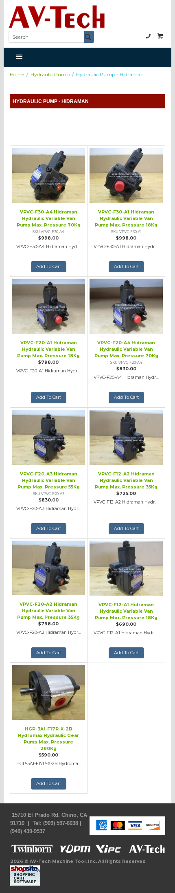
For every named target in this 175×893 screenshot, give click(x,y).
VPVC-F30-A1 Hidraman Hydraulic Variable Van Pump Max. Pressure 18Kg (126, 218)
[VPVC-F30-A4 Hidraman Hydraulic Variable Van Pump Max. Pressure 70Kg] (48, 174)
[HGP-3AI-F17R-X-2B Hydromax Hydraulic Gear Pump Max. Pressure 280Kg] (48, 691)
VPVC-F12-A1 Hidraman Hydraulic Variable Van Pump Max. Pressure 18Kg (126, 611)
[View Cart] (160, 36)
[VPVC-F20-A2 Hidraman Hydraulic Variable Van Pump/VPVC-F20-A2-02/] (48, 305)
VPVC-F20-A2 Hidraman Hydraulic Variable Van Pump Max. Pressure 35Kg (48, 611)
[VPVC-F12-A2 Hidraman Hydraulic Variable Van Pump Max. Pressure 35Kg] (126, 436)
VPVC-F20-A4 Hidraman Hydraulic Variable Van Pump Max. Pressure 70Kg (126, 349)
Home (17, 74)
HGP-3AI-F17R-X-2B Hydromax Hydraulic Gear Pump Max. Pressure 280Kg (48, 738)
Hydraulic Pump (50, 74)
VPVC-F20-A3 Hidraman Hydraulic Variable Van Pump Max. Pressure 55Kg (49, 480)
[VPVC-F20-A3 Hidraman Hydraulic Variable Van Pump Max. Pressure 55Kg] (48, 436)
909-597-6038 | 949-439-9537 (148, 36)
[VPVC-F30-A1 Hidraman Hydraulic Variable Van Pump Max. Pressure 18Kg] (126, 174)
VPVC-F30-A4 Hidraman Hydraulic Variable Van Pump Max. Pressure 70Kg (49, 218)
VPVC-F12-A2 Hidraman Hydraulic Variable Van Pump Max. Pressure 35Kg (126, 480)
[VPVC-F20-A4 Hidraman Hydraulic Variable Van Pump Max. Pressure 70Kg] (126, 305)
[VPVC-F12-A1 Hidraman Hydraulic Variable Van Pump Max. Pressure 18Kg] (126, 567)
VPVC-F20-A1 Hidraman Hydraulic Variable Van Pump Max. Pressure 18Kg (48, 349)
